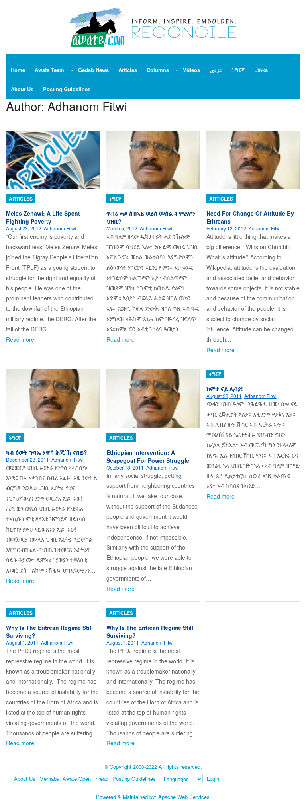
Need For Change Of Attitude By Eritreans (250, 217)
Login (213, 778)
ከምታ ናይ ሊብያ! (224, 389)
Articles (21, 198)
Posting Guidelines (134, 778)
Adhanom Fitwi (60, 228)
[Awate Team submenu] (72, 70)
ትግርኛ (115, 198)
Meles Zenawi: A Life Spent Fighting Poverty (43, 217)
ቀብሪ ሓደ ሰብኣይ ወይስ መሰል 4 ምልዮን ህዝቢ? (150, 217)
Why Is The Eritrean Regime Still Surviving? (49, 631)
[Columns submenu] (176, 70)
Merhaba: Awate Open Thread (73, 778)
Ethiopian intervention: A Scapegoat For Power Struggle (147, 456)
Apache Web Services (184, 797)
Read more (20, 339)
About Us (24, 778)
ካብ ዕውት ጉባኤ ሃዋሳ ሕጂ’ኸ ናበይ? (46, 452)
